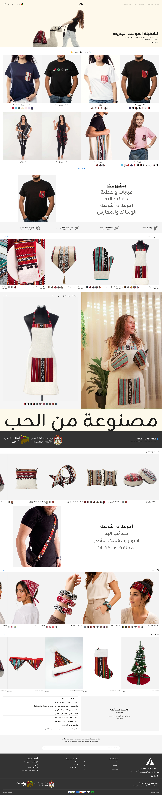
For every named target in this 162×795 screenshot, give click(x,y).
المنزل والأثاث (115, 769)
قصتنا (76, 761)
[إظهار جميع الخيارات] (122, 287)
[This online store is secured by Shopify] (44, 784)
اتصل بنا (76, 764)
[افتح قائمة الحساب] (9, 4)
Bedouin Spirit (6, 792)
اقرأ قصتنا (149, 229)
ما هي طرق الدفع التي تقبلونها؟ (66, 717)
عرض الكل (5, 570)
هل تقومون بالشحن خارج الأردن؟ (66, 710)
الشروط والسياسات (155, 792)
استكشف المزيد (81, 168)
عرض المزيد (6, 236)
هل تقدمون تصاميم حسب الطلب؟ (65, 702)
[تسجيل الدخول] (44, 747)
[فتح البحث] (12, 4)
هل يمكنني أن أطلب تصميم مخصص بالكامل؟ (61, 729)
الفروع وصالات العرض (73, 767)
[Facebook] (158, 776)
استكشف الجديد (154, 42)
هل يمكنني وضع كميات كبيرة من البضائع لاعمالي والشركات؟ (56, 706)
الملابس (116, 761)
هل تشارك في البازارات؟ (70, 725)
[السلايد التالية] (122, 78)
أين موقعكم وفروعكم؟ (69, 698)
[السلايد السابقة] (156, 78)
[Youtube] (152, 776)
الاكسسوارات (115, 765)
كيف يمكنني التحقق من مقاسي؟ (66, 713)
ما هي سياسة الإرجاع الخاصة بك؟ (66, 721)
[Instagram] (155, 776)
